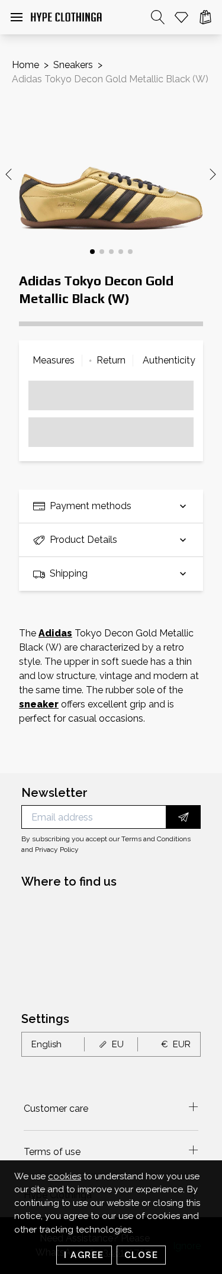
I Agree (84, 1255)
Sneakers (73, 64)
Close (141, 1255)
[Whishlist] (182, 17)
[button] (16, 17)
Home (25, 64)
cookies (64, 1176)
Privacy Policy (57, 849)
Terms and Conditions (156, 839)
